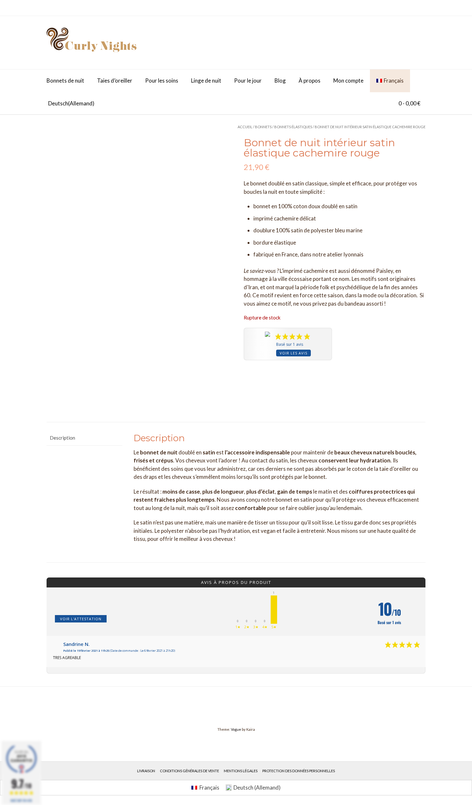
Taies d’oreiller (114, 80)
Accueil (245, 127)
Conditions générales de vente (189, 771)
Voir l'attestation (80, 618)
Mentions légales (241, 771)
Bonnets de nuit (65, 80)
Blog (280, 80)
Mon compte (348, 80)
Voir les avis (293, 353)
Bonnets (263, 127)
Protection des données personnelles (298, 771)
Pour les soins (161, 80)
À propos (309, 80)
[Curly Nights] (91, 42)
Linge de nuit (206, 80)
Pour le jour (248, 80)
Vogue (236, 729)
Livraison (146, 771)
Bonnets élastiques (293, 127)
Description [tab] (62, 438)
